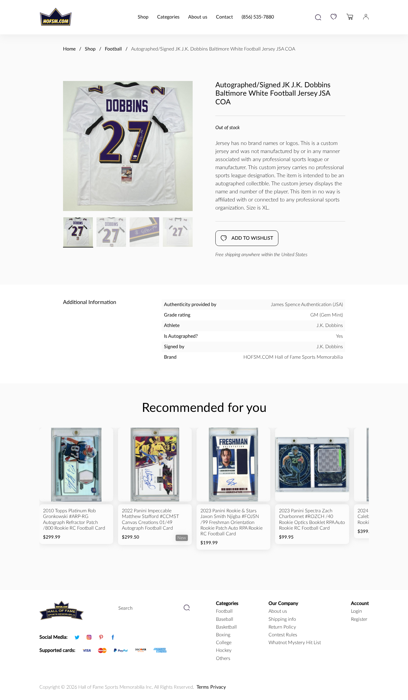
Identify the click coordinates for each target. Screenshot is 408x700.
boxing (223, 634)
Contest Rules (283, 634)
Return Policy (282, 627)
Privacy (218, 687)
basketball (226, 627)
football (224, 611)
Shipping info (282, 619)
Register (359, 619)
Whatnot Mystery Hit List (295, 642)
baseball (224, 619)
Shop (143, 17)
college (223, 642)
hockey (223, 650)
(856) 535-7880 (258, 17)
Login (356, 611)
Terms (203, 687)
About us (197, 17)
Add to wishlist (252, 238)
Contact (224, 17)
